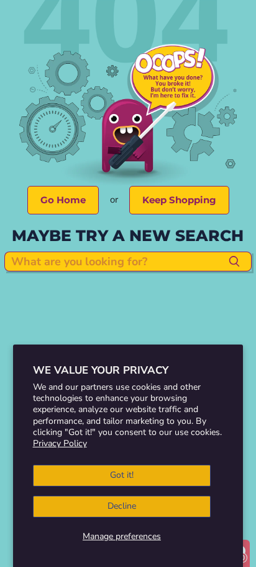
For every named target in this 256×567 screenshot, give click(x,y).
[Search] (235, 261)
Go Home (63, 200)
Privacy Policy (60, 443)
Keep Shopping (179, 200)
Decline (121, 506)
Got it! (122, 475)
